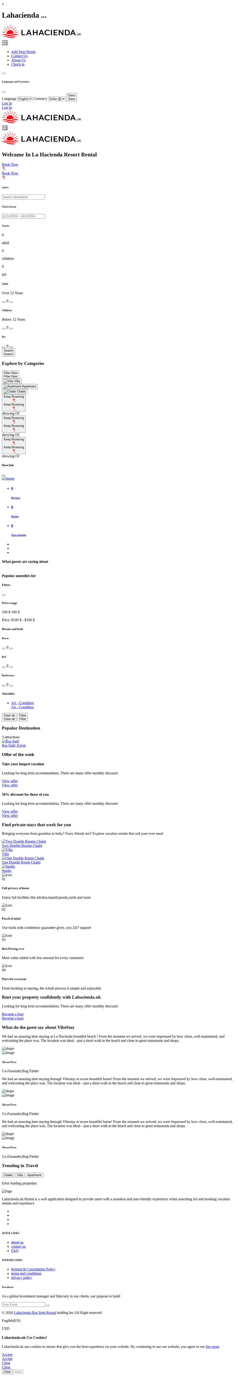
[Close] (4, 475)
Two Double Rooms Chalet (22, 846)
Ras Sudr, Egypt (14, 745)
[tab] (12, 381)
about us (17, 1242)
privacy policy (21, 1278)
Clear (7, 1371)
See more (212, 1347)
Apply (18, 1371)
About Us (18, 60)
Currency (40, 99)
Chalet (8, 1175)
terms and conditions (26, 1273)
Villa (5, 854)
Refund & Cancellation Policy (33, 1269)
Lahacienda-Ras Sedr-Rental (35, 1313)
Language (9, 99)
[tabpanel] (119, 405)
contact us (18, 1246)
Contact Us (19, 56)
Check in (17, 64)
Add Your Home (23, 52)
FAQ (15, 1251)
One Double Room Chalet (21, 862)
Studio (6, 871)
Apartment (34, 1175)
